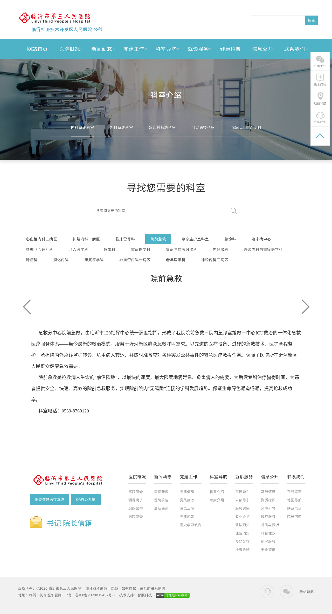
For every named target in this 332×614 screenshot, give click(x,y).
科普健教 (268, 533)
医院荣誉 (135, 516)
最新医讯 (161, 508)
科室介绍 (217, 491)
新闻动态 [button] (101, 49)
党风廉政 (187, 500)
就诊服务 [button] (198, 49)
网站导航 (306, 591)
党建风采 (187, 516)
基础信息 (268, 491)
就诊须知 (242, 524)
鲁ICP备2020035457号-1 (95, 595)
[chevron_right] (304, 307)
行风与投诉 (270, 524)
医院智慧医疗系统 (49, 499)
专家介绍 (217, 500)
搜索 (311, 20)
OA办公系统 (85, 499)
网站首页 (37, 49)
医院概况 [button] (69, 49)
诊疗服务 (268, 516)
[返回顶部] (320, 136)
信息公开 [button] (262, 49)
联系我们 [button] (294, 49)
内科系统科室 (82, 127)
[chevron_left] (28, 307)
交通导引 (242, 491)
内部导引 (242, 500)
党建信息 (187, 491)
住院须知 (242, 533)
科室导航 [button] (166, 49)
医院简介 (135, 491)
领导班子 (135, 500)
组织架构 (135, 508)
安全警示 (268, 549)
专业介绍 (242, 516)
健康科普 (230, 49)
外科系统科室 (121, 127)
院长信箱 (294, 516)
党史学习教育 (191, 524)
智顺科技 (144, 595)
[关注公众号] (286, 591)
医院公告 (161, 500)
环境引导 (268, 508)
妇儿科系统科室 (162, 127)
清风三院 (187, 508)
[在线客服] (267, 591)
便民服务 (268, 541)
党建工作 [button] (133, 49)
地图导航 (294, 500)
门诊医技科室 (203, 127)
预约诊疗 (242, 541)
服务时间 (242, 508)
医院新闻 (161, 491)
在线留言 (294, 491)
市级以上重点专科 (245, 127)
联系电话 (294, 508)
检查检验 (242, 549)
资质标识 (268, 500)
